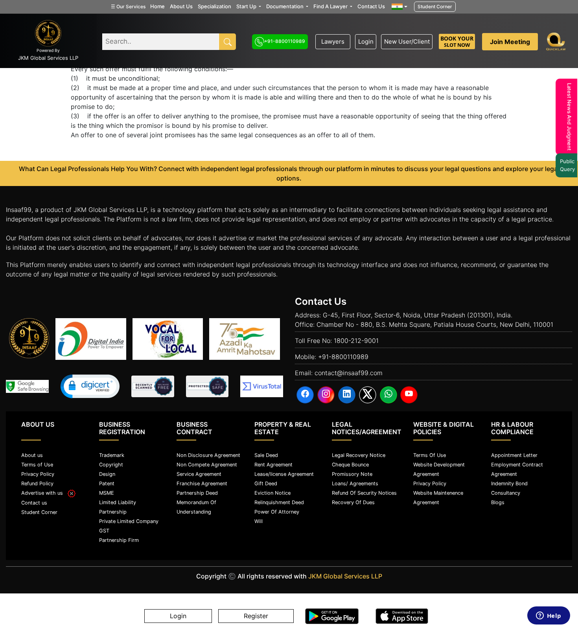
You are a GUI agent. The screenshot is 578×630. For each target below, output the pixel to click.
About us (32, 455)
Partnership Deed (197, 493)
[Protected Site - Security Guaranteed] (261, 386)
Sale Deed (266, 455)
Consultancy (505, 493)
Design (107, 474)
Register (256, 616)
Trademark (111, 455)
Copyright (111, 465)
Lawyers (333, 41)
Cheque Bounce (350, 465)
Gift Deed (265, 483)
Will (258, 521)
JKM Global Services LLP (345, 576)
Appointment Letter (514, 455)
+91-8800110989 (284, 41)
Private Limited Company (128, 521)
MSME (106, 493)
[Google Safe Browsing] (27, 386)
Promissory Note (352, 474)
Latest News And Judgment (566, 117)
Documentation (285, 6)
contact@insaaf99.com (349, 373)
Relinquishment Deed (279, 502)
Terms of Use (37, 465)
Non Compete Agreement (207, 465)
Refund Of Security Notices (364, 493)
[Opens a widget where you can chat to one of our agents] (548, 616)
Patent (106, 483)
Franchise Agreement (202, 483)
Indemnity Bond (509, 483)
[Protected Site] (207, 386)
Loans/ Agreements (355, 483)
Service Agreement (199, 474)
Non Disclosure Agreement (208, 455)
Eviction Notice (272, 493)
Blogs (497, 502)
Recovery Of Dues (353, 502)
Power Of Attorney (276, 512)
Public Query (564, 165)
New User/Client (407, 41)
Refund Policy (37, 483)
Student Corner (435, 6)
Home (157, 6)
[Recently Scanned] (152, 386)
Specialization (214, 6)
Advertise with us (44, 493)
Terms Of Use (429, 455)
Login (366, 41)
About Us (181, 6)
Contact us (34, 503)
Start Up (247, 6)
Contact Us (371, 6)
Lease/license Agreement (284, 474)
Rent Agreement (273, 465)
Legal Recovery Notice (358, 455)
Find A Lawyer (331, 6)
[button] (90, 386)
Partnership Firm (119, 540)
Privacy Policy (37, 474)
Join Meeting (510, 42)
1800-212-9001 (356, 340)
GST (104, 531)
